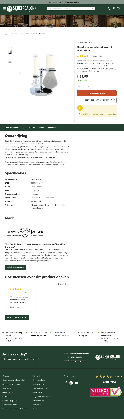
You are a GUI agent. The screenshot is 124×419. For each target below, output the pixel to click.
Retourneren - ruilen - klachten (14, 409)
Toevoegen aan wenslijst (96, 100)
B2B (35, 409)
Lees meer (95, 71)
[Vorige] (20, 72)
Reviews (52, 127)
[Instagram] (71, 383)
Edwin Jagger (84, 43)
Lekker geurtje (8, 392)
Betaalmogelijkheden (10, 401)
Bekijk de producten (15, 267)
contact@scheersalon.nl (79, 354)
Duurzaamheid (38, 384)
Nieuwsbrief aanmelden (11, 384)
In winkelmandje (97, 93)
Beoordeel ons (39, 380)
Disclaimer (37, 405)
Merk (41, 127)
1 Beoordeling (96, 56)
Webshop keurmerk (40, 388)
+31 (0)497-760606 (74, 357)
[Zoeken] (93, 8)
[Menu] (4, 9)
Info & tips (37, 376)
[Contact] (110, 9)
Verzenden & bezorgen (11, 405)
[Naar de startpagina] (21, 8)
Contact (5, 376)
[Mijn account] (114, 9)
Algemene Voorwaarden (42, 397)
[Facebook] (66, 383)
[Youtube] (76, 383)
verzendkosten (37, 208)
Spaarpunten (7, 388)
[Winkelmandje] (121, 9)
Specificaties (29, 127)
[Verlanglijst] (118, 9)
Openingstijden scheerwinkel (13, 380)
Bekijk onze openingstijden (75, 361)
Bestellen (5, 397)
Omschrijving (12, 127)
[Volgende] (68, 72)
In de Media (38, 392)
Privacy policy (38, 401)
